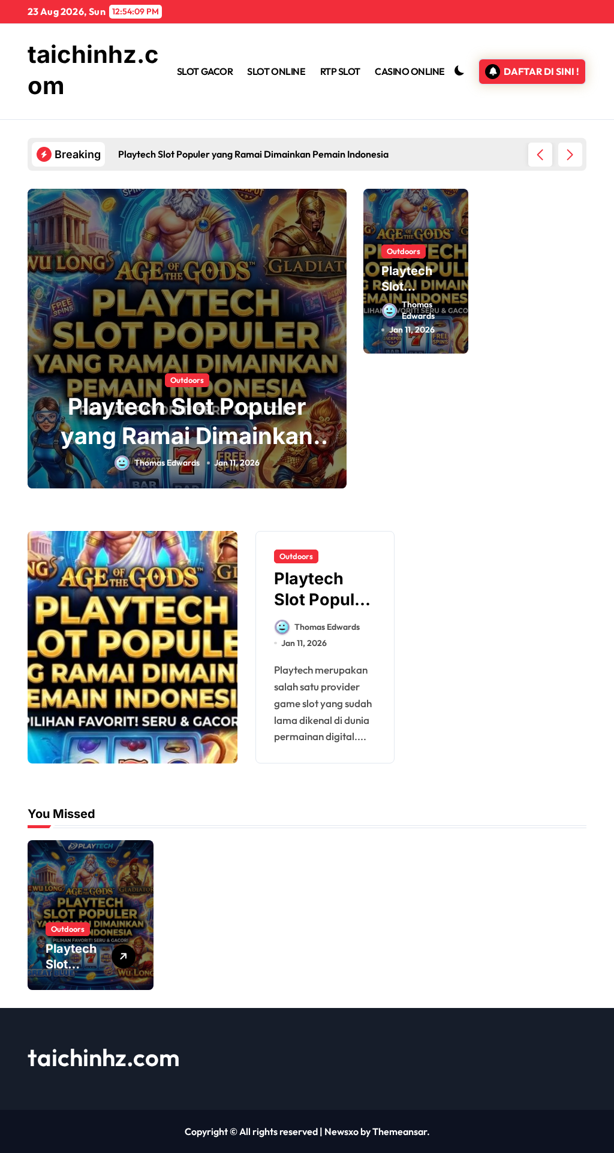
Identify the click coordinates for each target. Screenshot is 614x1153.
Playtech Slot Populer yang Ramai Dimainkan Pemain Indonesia (187, 436)
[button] (570, 155)
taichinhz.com (104, 1057)
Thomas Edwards (167, 462)
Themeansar (399, 1131)
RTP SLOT (340, 71)
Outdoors (187, 380)
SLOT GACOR (205, 71)
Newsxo (341, 1131)
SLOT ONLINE (276, 71)
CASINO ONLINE (410, 71)
